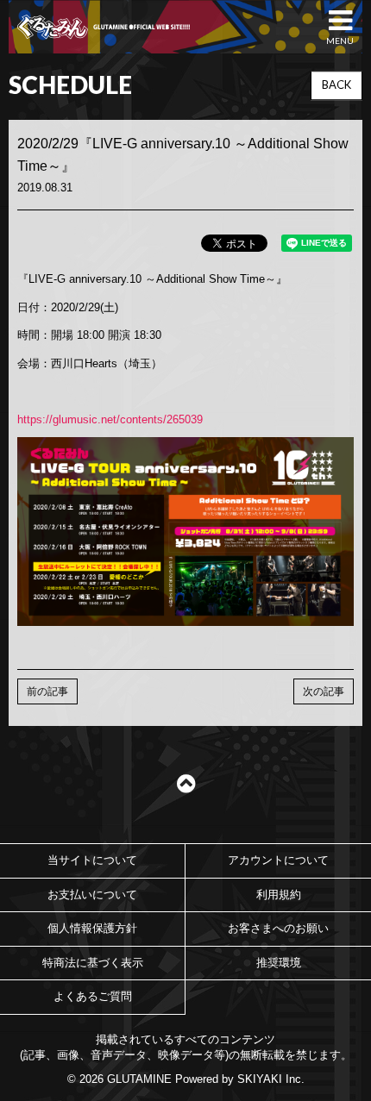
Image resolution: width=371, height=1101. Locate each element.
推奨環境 (278, 962)
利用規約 (278, 894)
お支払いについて (92, 894)
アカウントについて (278, 860)
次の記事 (323, 691)
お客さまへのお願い (278, 928)
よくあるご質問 (92, 996)
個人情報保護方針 (92, 928)
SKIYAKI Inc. (271, 1079)
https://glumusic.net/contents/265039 (110, 419)
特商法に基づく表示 (92, 962)
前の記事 (47, 691)
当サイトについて (92, 860)
